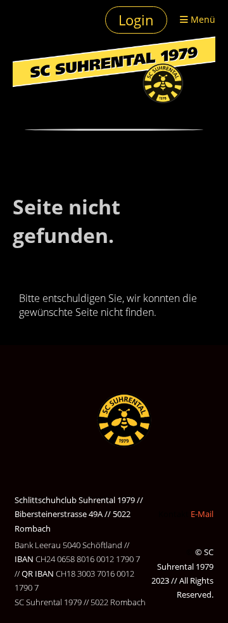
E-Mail (202, 514)
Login (136, 19)
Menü (201, 19)
